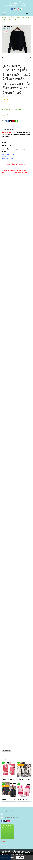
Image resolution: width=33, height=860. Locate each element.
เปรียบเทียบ (18, 109)
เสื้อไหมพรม (25, 113)
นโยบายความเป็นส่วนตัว (11, 854)
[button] (23, 13)
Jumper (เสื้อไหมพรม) (7, 115)
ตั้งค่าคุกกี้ (12, 857)
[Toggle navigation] (31, 13)
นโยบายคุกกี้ (22, 854)
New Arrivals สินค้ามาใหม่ (14, 113)
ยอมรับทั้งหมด (20, 857)
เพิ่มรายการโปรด (7, 109)
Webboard (4, 848)
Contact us (4, 845)
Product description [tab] (8, 129)
